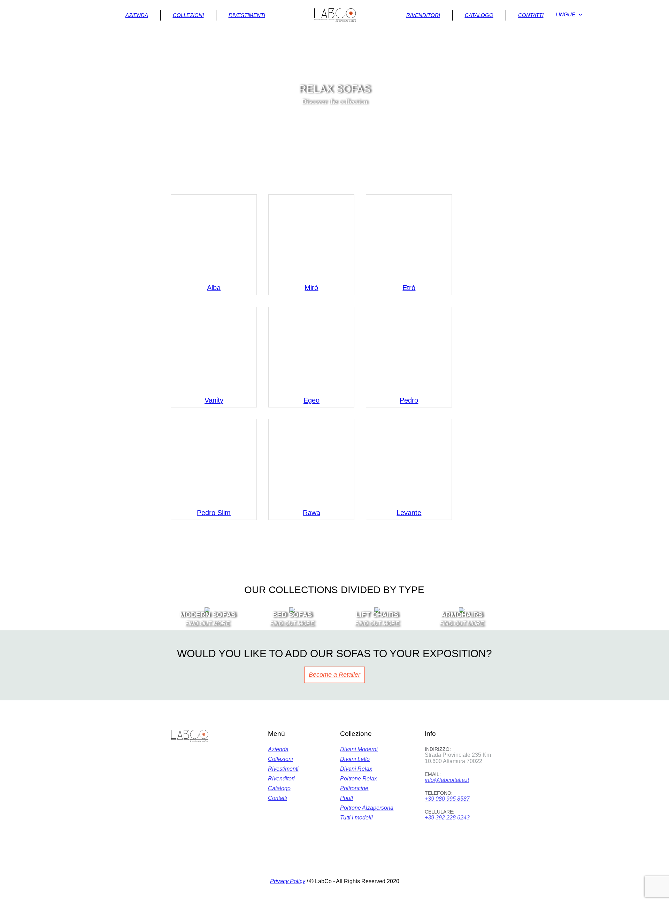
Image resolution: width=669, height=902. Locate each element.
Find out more (207, 624)
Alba (214, 287)
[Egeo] (311, 349)
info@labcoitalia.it (447, 780)
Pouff (346, 798)
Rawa (311, 512)
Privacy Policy (287, 881)
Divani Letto (355, 759)
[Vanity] (213, 349)
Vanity (214, 400)
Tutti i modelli (356, 818)
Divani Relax (356, 769)
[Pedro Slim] (213, 462)
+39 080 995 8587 (447, 799)
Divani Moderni (359, 749)
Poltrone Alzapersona (366, 808)
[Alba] (213, 237)
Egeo (311, 400)
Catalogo (279, 788)
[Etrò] (409, 237)
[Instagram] (343, 862)
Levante (409, 512)
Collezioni (280, 759)
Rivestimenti (283, 769)
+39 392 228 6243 (447, 818)
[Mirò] (311, 237)
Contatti (277, 798)
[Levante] (409, 462)
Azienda (278, 749)
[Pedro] (409, 349)
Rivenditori (281, 779)
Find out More (377, 624)
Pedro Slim (214, 512)
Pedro (409, 400)
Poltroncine (354, 788)
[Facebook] (324, 862)
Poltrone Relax (358, 779)
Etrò (408, 287)
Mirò (311, 287)
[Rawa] (311, 462)
